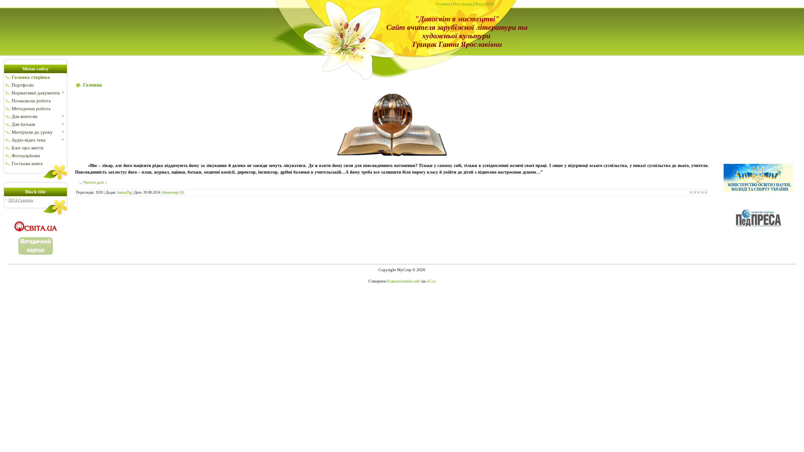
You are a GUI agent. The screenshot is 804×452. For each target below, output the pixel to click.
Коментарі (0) (173, 192)
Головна (443, 4)
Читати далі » (95, 182)
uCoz (431, 281)
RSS (490, 4)
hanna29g (124, 192)
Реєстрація (462, 4)
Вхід (479, 4)
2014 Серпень (20, 200)
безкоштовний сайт (404, 281)
